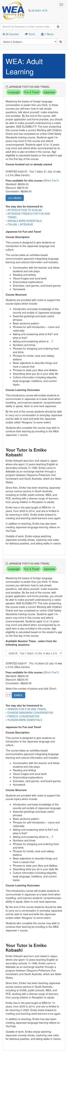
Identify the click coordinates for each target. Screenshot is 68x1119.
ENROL (18, 695)
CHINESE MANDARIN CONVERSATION (30, 712)
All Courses (12, 34)
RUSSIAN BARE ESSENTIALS (24, 720)
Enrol (31, 34)
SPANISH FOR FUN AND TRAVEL (27, 709)
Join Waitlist (14, 198)
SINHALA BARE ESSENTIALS (24, 221)
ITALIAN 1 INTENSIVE (20, 224)
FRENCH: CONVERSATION (23, 716)
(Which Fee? (50, 180)
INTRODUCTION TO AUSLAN (24, 210)
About (49, 34)
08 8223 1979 (39, 10)
